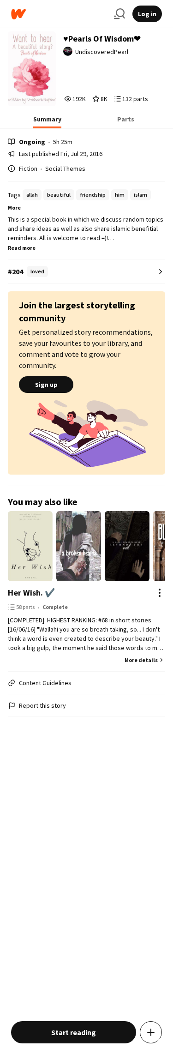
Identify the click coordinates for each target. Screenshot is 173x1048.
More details (141, 660)
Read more (22, 247)
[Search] (119, 13)
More (14, 207)
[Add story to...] (151, 1032)
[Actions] (159, 593)
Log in (147, 14)
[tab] (47, 121)
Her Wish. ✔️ (31, 592)
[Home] (59, 14)
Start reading (73, 1032)
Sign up (46, 384)
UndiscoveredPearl (101, 52)
